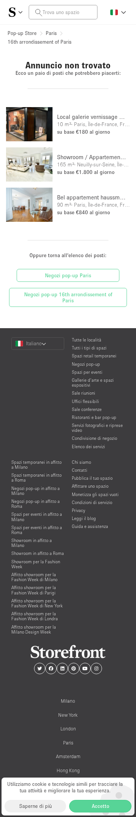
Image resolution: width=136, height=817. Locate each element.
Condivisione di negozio (94, 438)
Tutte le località (86, 339)
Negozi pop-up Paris (68, 275)
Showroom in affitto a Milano (31, 543)
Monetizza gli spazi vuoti (95, 494)
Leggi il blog (84, 518)
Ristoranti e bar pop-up (94, 417)
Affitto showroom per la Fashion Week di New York (37, 603)
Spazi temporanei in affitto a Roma (36, 477)
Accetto (100, 806)
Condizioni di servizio (92, 502)
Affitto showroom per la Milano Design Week (33, 629)
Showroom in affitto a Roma (37, 553)
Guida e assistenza (90, 526)
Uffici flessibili (85, 401)
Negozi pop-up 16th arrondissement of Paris (68, 297)
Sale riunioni (83, 392)
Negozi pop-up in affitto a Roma (35, 504)
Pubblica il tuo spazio (92, 478)
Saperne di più (35, 806)
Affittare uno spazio (90, 486)
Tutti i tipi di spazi (89, 347)
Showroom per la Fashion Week (35, 564)
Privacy (78, 510)
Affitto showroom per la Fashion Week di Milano (34, 577)
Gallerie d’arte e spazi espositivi (93, 382)
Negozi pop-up (86, 364)
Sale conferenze (87, 409)
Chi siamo (81, 462)
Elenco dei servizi (88, 446)
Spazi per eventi (87, 372)
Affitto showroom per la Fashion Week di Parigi (33, 590)
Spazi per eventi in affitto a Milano (36, 516)
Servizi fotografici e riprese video (97, 428)
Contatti (79, 470)
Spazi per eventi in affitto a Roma (36, 530)
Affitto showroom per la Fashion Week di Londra (34, 616)
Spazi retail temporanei (94, 355)
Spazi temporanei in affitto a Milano (36, 464)
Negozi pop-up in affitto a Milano (35, 491)
